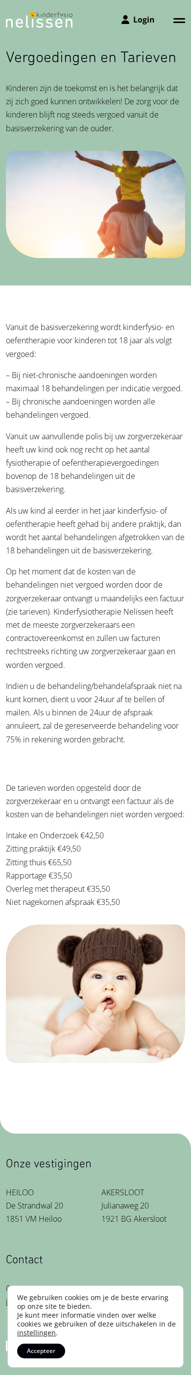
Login (144, 19)
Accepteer (41, 1351)
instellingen (36, 1332)
